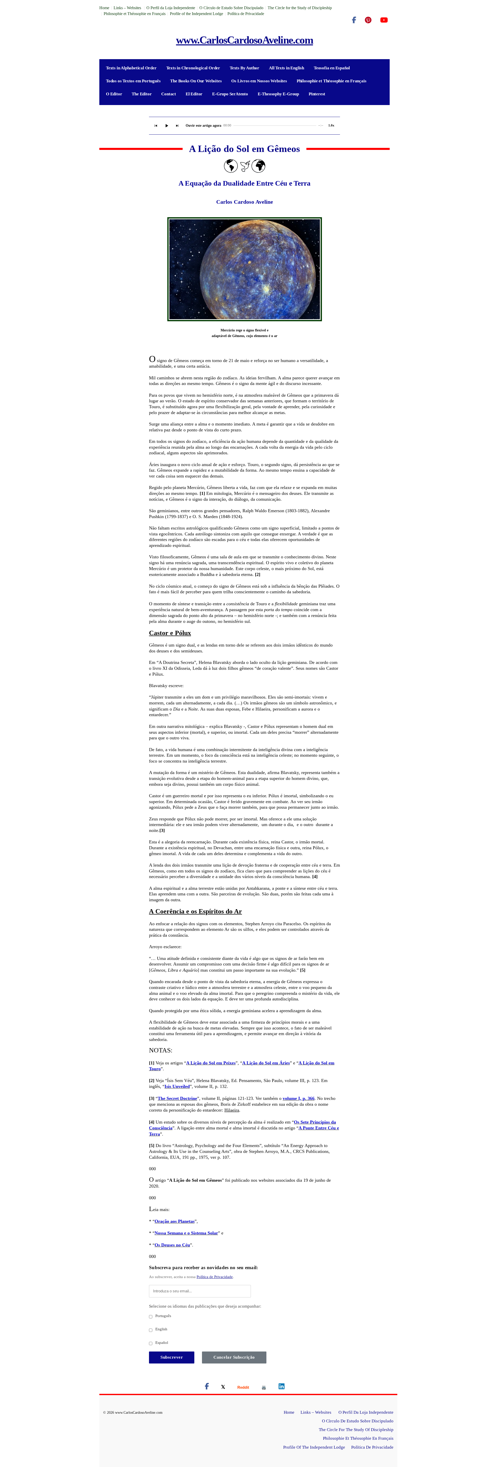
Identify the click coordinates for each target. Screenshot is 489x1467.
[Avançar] (177, 126)
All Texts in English (286, 68)
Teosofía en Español (332, 68)
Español (161, 1343)
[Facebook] (354, 20)
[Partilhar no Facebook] (206, 1387)
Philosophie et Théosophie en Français (135, 13)
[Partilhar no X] (223, 1387)
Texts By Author (244, 68)
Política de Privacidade (245, 13)
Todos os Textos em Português (133, 81)
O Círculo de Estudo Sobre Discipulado (231, 8)
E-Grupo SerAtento (230, 94)
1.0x (331, 125)
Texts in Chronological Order (193, 68)
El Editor (194, 94)
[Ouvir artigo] (166, 126)
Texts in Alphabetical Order (131, 68)
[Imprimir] (264, 1387)
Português (162, 1316)
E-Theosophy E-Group (278, 94)
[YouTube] (384, 20)
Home (104, 8)
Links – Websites (128, 8)
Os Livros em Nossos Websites (259, 81)
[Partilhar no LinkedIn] (281, 1387)
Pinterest (317, 94)
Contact (168, 94)
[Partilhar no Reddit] (243, 1387)
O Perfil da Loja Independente (170, 8)
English (160, 1329)
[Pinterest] (368, 20)
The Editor (142, 94)
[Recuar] (156, 126)
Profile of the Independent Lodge (196, 13)
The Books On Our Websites (196, 81)
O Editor (114, 94)
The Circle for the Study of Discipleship (300, 8)
